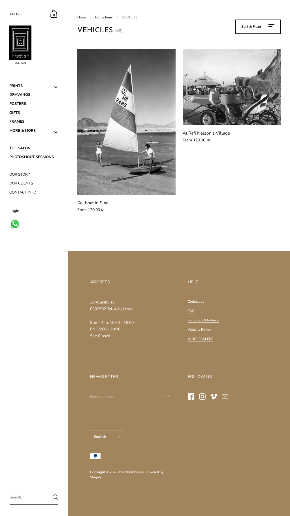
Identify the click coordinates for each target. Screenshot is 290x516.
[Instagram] (202, 396)
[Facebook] (191, 396)
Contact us (196, 301)
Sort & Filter (251, 26)
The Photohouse (131, 472)
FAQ (191, 311)
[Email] (225, 396)
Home (81, 17)
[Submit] (166, 398)
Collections (104, 17)
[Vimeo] (213, 396)
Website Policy (199, 329)
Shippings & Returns (203, 320)
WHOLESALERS (200, 339)
